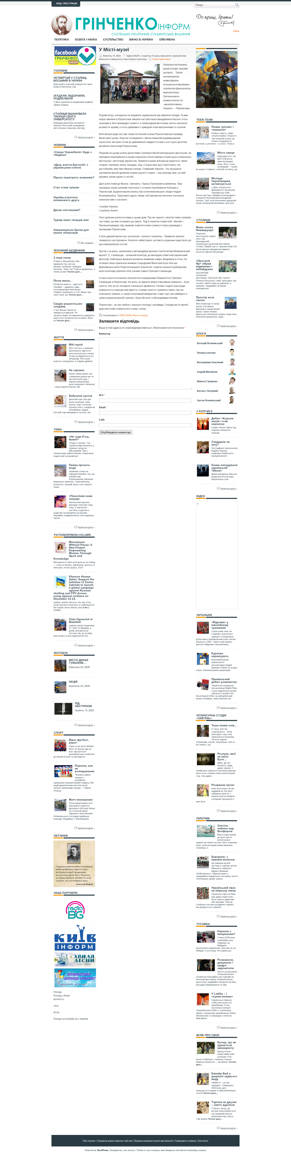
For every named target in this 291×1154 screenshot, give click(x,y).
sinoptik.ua (71, 1018)
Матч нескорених (81, 799)
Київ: (236, 31)
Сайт (102, 419)
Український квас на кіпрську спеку (223, 889)
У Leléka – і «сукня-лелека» (222, 995)
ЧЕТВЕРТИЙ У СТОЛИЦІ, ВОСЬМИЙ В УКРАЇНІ (70, 79)
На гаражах (77, 370)
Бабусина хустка (80, 395)
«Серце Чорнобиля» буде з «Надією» (72, 153)
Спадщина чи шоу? (220, 443)
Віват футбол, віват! (79, 741)
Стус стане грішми (66, 187)
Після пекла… (63, 280)
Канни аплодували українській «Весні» (224, 467)
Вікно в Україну (141, 39)
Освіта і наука (86, 39)
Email (103, 407)
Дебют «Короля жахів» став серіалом (222, 421)
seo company (153, 1150)
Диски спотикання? (66, 210)
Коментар (104, 333)
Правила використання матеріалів (153, 1140)
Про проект (89, 1140)
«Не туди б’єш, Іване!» (79, 438)
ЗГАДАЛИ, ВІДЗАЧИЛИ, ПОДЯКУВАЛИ (69, 97)
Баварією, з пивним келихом (223, 858)
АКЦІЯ (73, 681)
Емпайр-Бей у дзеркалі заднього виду (224, 1076)
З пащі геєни (62, 257)
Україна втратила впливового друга (66, 199)
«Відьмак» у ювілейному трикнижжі (219, 625)
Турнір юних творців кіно (71, 219)
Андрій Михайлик (207, 371)
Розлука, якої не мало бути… (226, 756)
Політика (61, 39)
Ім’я (102, 395)
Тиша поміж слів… (224, 725)
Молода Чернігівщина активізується (221, 181)
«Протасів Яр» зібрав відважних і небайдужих (204, 265)
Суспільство (113, 39)
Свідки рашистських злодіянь (67, 305)
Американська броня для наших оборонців (71, 231)
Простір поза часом (205, 299)
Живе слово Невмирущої (204, 229)
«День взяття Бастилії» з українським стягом (70, 166)
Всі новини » (88, 242)
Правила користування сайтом (114, 1140)
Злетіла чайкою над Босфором (225, 828)
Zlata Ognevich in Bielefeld (81, 621)
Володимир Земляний (210, 362)
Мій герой (76, 344)
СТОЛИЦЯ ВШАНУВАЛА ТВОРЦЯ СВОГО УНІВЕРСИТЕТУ (69, 116)
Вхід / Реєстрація (66, 3)
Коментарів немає (161, 59)
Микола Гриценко (207, 381)
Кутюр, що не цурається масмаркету (226, 1045)
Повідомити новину (185, 1140)
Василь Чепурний (207, 391)
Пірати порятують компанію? (73, 177)
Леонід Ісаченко (206, 352)
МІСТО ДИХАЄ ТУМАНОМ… (78, 661)
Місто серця (225, 152)
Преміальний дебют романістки (224, 680)
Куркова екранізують (220, 655)
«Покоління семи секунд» (80, 497)
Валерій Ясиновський (210, 343)
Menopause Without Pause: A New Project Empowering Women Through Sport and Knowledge (72, 550)
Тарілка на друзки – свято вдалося (224, 1103)
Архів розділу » (86, 137)
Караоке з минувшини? (226, 933)
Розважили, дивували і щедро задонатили (225, 964)
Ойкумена (167, 39)
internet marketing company (193, 1150)
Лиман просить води (79, 466)
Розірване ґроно (222, 784)
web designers (168, 1150)
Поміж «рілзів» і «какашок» (222, 128)
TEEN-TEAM (125, 315)
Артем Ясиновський (209, 400)
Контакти (203, 1140)
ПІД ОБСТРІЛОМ (83, 705)
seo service (129, 1150)
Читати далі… (74, 271)
